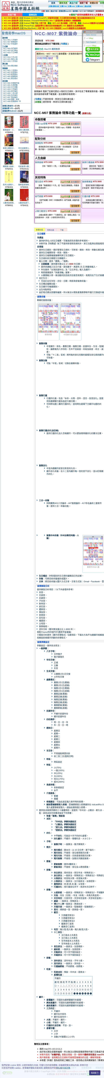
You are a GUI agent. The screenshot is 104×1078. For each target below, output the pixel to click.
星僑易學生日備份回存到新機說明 (48, 26)
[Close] (101, 32)
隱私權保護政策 (63, 1068)
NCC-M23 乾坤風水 (10, 74)
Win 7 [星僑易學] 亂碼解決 (60, 21)
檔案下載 (84, 3)
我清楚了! (95, 1073)
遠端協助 (33, 15)
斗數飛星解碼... (9, 203)
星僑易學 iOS (7, 108)
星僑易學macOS (65, 11)
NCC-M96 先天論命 (10, 95)
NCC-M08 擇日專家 (10, 66)
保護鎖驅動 (76, 21)
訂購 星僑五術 (54, 6)
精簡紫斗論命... (9, 166)
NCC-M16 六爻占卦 (10, 57)
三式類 (5, 46)
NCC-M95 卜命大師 (10, 93)
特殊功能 (50, 230)
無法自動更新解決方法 (86, 18)
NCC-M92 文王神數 (10, 87)
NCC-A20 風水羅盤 (60, 23)
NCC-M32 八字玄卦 (10, 61)
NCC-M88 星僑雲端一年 (12, 101)
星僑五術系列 (7, 106)
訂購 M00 (79, 6)
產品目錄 (87, 6)
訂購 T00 (63, 6)
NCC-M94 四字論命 (10, 91)
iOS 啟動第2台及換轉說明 (73, 26)
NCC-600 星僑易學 (11, 21)
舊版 (49, 23)
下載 (62, 230)
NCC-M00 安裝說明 (53, 28)
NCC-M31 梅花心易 (10, 59)
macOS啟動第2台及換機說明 (74, 28)
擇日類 (5, 64)
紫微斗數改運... (24, 130)
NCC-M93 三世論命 (10, 89)
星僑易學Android (9, 111)
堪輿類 (5, 68)
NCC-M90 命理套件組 (11, 83)
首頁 (53, 3)
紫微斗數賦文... (9, 148)
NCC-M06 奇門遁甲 (10, 48)
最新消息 (63, 3)
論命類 (75, 11)
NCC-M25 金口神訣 (10, 51)
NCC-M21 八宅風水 (10, 70)
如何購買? (75, 124)
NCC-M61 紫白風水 (10, 78)
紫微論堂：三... (9, 130)
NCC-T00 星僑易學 (11, 26)
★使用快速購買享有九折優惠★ (86, 15)
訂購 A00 (71, 6)
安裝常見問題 (53, 18)
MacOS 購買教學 (52, 49)
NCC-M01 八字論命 (10, 40)
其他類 (5, 81)
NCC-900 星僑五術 (11, 18)
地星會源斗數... (24, 166)
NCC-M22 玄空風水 (10, 72)
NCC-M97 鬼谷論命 (10, 97)
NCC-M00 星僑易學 (11, 28)
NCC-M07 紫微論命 (10, 42)
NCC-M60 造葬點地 (10, 76)
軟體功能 (39, 230)
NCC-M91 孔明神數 (10, 85)
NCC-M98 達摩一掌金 (11, 99)
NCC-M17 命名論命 (10, 44)
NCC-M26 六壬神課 (10, 53)
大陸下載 (42, 23)
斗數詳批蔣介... (24, 203)
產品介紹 (73, 3)
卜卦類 (5, 55)
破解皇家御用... (24, 185)
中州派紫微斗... (24, 148)
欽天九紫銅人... (9, 185)
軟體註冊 (94, 3)
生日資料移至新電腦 (68, 18)
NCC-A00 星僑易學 (11, 23)
